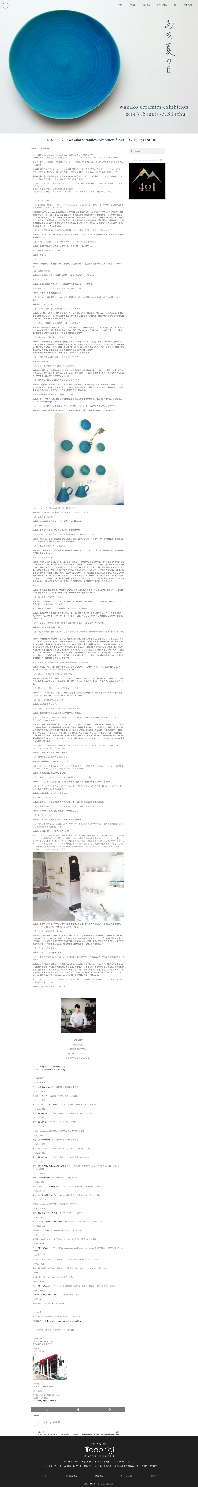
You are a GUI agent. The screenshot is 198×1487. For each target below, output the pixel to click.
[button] (47, 1409)
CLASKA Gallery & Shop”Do (44, 1294)
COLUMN (146, 5)
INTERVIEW (162, 5)
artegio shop (43, 1230)
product (36, 1416)
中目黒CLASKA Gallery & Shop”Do (52, 1221)
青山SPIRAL (43, 1113)
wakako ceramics (51, 1303)
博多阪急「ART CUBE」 (48, 1212)
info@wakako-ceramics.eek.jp (53, 1066)
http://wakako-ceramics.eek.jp (53, 1069)
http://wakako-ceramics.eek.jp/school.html (63, 1320)
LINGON (43, 1095)
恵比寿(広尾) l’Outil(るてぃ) (49, 1195)
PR (175, 5)
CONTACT (188, 5)
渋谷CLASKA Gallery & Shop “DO (52, 1166)
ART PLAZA (43, 1247)
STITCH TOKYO (50, 1104)
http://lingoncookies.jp (46, 1400)
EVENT (132, 5)
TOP (120, 5)
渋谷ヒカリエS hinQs (47, 1186)
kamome (46, 1086)
